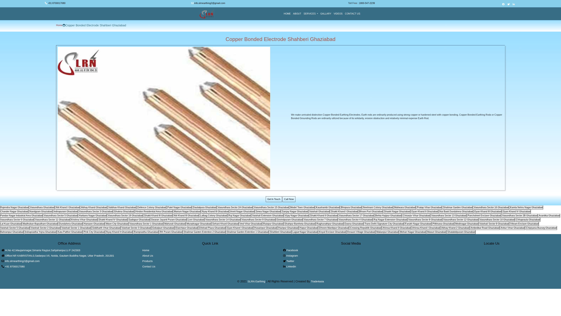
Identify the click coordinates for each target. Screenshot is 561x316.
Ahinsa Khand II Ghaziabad (397, 228)
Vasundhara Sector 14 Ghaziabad (223, 219)
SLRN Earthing (256, 281)
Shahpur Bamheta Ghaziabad (300, 224)
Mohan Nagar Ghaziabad (413, 232)
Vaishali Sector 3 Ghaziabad (136, 228)
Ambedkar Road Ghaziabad (485, 228)
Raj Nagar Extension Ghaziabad (390, 219)
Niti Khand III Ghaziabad (186, 215)
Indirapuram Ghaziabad (66, 211)
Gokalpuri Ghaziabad (163, 228)
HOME (287, 13)
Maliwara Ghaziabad (405, 207)
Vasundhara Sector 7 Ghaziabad (321, 219)
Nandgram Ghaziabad (41, 211)
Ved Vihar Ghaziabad (251, 224)
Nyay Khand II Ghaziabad (119, 232)
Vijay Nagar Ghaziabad (297, 215)
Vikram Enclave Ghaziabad (524, 224)
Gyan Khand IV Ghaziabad (517, 211)
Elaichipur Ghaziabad (187, 228)
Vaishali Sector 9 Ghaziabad (494, 224)
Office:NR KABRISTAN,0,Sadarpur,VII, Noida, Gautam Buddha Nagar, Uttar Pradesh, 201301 (59, 255)
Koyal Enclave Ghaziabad (332, 232)
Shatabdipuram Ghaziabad (461, 232)
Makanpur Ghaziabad (387, 232)
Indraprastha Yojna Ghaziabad (41, 232)
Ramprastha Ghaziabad (146, 232)
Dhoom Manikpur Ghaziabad (334, 228)
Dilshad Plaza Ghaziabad (212, 228)
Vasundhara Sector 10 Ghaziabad (497, 219)
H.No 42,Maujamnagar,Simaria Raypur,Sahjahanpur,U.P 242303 (42, 250)
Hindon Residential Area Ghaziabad (154, 211)
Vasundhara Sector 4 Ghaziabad (356, 219)
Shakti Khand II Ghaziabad (324, 215)
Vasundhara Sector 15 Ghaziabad (271, 207)
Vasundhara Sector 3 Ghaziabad (96, 211)
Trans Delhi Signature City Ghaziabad (384, 224)
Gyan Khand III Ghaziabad (488, 211)
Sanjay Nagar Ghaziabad (295, 211)
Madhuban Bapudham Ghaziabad (40, 224)
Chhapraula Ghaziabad (528, 219)
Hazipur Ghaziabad (288, 228)
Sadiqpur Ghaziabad (139, 219)
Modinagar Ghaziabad (466, 224)
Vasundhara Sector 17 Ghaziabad (356, 215)
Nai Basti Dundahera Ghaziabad (456, 211)
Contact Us (148, 266)
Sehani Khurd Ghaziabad (225, 224)
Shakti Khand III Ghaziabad (158, 215)
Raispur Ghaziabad (273, 224)
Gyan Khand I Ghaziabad (240, 228)
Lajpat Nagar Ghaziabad (305, 232)
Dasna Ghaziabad (354, 224)
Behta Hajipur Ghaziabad (388, 215)
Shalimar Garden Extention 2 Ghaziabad (205, 232)
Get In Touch (273, 199)
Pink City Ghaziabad (94, 232)
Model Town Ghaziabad (302, 207)
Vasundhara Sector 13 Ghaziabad (448, 215)
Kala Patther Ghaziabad (70, 232)
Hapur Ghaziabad (309, 228)
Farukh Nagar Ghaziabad (418, 224)
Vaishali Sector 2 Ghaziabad (45, 228)
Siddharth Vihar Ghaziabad (106, 228)
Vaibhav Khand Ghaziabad (122, 207)
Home (59, 25)
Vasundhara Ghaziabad (42, 207)
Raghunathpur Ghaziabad (330, 224)
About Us (147, 255)
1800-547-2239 (368, 3)
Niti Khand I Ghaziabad (68, 207)
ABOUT (297, 13)
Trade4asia (317, 281)
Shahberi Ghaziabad (280, 232)
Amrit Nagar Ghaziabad (242, 211)
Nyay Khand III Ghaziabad (215, 211)
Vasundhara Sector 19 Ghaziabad (125, 215)
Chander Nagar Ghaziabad (14, 211)
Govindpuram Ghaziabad (290, 219)
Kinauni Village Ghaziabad (361, 232)
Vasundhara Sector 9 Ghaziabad (259, 219)
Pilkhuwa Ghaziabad (443, 224)
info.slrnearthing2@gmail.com (209, 3)
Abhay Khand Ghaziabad (94, 207)
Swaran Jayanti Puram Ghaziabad (169, 219)
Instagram (291, 255)
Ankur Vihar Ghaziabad (513, 228)
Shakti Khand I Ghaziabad (344, 211)
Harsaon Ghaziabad (94, 224)
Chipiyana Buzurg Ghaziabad (541, 228)
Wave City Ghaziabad (117, 224)
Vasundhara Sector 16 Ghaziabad (491, 207)
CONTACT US (352, 13)
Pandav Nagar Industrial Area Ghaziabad (21, 215)
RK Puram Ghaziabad (171, 232)
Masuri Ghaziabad (436, 232)
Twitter (290, 261)
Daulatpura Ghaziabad (205, 207)
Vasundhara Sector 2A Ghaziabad (235, 207)
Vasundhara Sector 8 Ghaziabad (425, 219)
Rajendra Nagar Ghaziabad (14, 207)
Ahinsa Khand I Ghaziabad (426, 228)
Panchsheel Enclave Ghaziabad (484, 215)
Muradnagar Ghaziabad (199, 224)
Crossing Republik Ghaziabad (365, 228)
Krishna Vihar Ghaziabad (84, 219)
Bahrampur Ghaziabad (12, 232)
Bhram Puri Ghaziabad (371, 211)
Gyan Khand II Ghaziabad (425, 211)
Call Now (289, 199)
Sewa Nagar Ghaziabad (268, 211)
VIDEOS (338, 13)
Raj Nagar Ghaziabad (239, 215)
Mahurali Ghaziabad (175, 224)
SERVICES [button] (310, 13)
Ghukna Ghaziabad (124, 211)
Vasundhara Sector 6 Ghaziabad (17, 219)
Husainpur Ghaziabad (265, 228)
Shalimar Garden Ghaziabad (458, 207)
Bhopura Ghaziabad (351, 207)
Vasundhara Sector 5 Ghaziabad (61, 215)
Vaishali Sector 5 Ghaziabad (15, 228)
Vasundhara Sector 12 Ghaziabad (460, 219)
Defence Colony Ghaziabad (151, 207)
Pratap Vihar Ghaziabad (429, 207)
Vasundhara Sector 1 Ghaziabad (146, 224)
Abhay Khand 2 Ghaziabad (455, 228)
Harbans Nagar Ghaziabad (93, 215)
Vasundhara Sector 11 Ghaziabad (52, 219)
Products (147, 261)
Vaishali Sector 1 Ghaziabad (76, 228)
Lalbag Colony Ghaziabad (213, 215)
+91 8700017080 (57, 3)
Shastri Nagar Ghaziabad (397, 211)
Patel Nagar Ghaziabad (179, 207)
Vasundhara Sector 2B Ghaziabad (520, 215)
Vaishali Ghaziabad (319, 211)
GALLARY (325, 13)
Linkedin (290, 266)
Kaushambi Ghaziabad (328, 207)
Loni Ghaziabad (196, 219)
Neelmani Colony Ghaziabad (378, 207)
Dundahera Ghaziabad (71, 224)
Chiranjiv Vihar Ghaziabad (416, 215)
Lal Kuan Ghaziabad (11, 224)
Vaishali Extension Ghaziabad (268, 215)
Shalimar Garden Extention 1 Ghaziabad (248, 232)
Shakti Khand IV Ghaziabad (113, 219)
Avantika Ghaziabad (549, 215)
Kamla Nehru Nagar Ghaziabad (526, 207)
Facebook (292, 250)
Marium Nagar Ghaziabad (187, 211)
